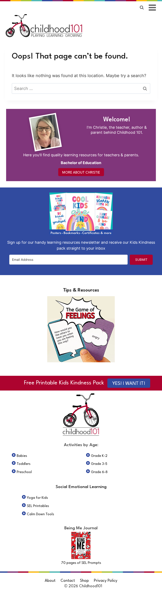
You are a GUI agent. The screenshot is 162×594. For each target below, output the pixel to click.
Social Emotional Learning (81, 487)
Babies (22, 456)
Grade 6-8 (99, 472)
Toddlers (23, 464)
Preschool (24, 472)
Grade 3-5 (99, 464)
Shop (84, 581)
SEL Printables (38, 506)
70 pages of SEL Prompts (81, 563)
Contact (68, 581)
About (50, 581)
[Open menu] (152, 7)
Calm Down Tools (40, 514)
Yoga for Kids (37, 498)
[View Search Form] (142, 7)
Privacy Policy (105, 581)
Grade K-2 (99, 456)
